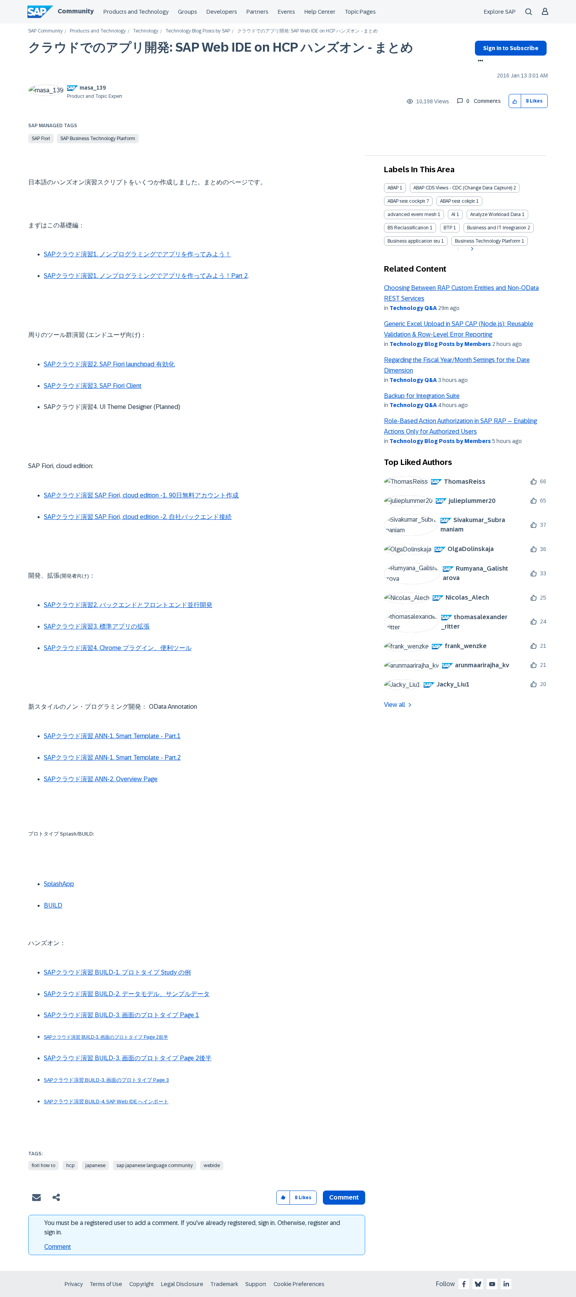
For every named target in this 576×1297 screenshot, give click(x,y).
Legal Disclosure (182, 1284)
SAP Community (45, 31)
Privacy (74, 1284)
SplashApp (59, 884)
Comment (57, 1246)
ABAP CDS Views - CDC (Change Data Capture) (462, 188)
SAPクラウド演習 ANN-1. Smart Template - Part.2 (112, 757)
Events (286, 12)
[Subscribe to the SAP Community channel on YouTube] (492, 1284)
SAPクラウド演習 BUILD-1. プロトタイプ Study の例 (117, 972)
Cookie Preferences (299, 1284)
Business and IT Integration (496, 228)
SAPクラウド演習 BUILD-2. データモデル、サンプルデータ (127, 994)
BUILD (53, 905)
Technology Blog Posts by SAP (197, 31)
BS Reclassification (408, 228)
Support (255, 1284)
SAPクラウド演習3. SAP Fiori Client (92, 385)
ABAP (393, 188)
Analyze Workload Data (495, 214)
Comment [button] (344, 1197)
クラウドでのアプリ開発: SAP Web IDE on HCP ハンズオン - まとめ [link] (307, 31)
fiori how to (43, 1165)
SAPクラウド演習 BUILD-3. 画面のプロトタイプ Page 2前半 (106, 1037)
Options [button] (479, 61)
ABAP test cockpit (406, 201)
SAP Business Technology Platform (97, 138)
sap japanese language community (154, 1165)
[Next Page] (471, 249)
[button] (515, 101)
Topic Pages (360, 12)
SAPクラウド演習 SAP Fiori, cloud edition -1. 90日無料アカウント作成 (141, 495)
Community (76, 11)
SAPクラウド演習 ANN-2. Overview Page (101, 779)
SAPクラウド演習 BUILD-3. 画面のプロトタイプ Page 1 (121, 1015)
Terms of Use (106, 1284)
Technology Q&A (413, 308)
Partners (257, 12)
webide (212, 1165)
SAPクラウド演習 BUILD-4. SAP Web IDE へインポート (106, 1101)
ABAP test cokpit (457, 201)
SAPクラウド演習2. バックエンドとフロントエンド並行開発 (128, 605)
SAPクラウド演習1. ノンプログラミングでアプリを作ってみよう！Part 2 (146, 275)
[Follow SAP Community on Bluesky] (478, 1284)
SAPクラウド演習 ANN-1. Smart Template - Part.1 (112, 736)
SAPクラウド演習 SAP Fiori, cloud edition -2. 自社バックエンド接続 (138, 516)
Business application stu (414, 241)
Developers (221, 12)
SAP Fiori (41, 138)
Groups (187, 12)
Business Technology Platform (487, 241)
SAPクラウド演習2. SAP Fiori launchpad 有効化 (109, 364)
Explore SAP (500, 12)
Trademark (224, 1284)
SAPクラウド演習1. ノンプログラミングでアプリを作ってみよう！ (137, 254)
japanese (95, 1165)
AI (453, 214)
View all (394, 704)
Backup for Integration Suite (422, 396)
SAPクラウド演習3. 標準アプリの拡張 (97, 626)
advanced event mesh (412, 214)
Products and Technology (135, 12)
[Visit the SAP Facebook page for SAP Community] (464, 1284)
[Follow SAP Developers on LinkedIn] (506, 1284)
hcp (70, 1165)
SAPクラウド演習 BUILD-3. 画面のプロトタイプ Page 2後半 (128, 1058)
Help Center (319, 12)
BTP (448, 228)
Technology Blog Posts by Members (440, 344)
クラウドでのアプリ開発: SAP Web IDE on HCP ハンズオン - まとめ (220, 47)
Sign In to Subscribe (510, 48)
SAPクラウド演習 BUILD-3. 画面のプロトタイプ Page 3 (106, 1080)
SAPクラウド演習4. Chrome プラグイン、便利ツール (118, 648)
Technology (145, 31)
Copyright (141, 1284)
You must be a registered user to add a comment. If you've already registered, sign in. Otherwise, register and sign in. (192, 1228)
